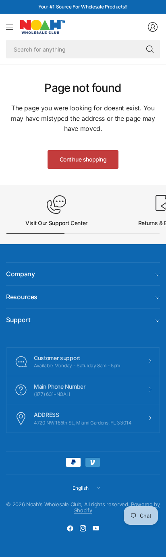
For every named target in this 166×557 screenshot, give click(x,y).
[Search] (150, 49)
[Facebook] (70, 528)
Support (18, 320)
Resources (21, 297)
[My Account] (152, 27)
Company (20, 274)
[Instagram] (83, 528)
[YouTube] (95, 528)
